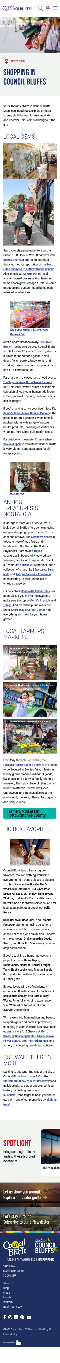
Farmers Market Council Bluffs (22, 765)
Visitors (8, 1302)
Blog (6, 1288)
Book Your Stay (12, 1306)
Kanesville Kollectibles (35, 591)
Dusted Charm (12, 260)
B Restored (39, 569)
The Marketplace (37, 1041)
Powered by (9, 1343)
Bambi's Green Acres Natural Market (26, 413)
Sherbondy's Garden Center (28, 610)
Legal (47, 1329)
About (6, 1283)
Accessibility (36, 1329)
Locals (7, 1297)
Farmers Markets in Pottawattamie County (26, 814)
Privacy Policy (10, 1334)
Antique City (27, 565)
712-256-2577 (9, 1275)
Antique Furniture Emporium (33, 574)
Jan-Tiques (35, 551)
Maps (6, 1292)
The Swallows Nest (38, 537)
